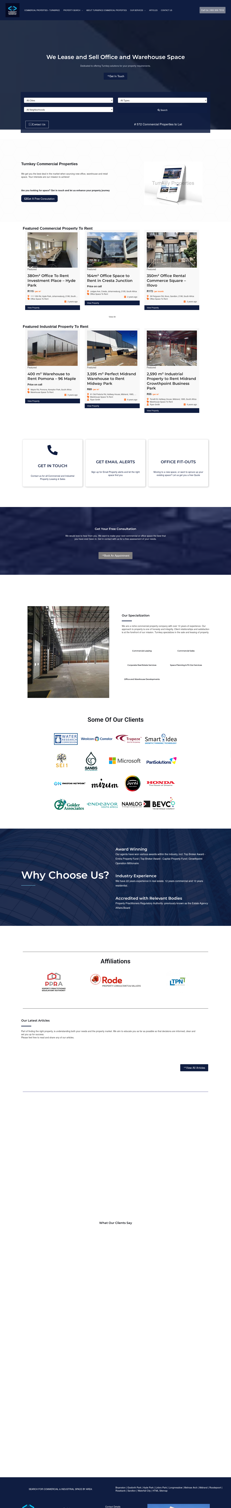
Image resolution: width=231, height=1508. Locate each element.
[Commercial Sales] (185, 644)
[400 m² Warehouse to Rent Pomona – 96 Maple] (53, 350)
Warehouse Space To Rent (41, 392)
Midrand (203, 1487)
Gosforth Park (134, 1487)
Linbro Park (161, 1487)
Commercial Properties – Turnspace (42, 10)
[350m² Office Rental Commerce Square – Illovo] (172, 251)
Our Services (136, 10)
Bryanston (121, 1487)
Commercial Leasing (142, 651)
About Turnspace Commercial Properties (106, 10)
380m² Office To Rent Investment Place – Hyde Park (52, 280)
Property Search (71, 10)
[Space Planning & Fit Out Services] (185, 658)
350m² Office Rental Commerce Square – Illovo (166, 280)
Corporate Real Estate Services (141, 665)
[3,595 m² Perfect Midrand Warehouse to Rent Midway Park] (112, 350)
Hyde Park (148, 1487)
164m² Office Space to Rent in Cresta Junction (109, 278)
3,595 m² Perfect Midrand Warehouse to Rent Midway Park (111, 379)
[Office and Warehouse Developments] (141, 672)
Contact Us (166, 10)
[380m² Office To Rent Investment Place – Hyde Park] (53, 251)
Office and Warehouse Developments (142, 679)
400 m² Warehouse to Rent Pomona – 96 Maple (52, 376)
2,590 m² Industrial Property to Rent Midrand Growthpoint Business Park (171, 381)
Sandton (131, 1490)
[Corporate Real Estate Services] (141, 658)
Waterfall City (144, 1490)
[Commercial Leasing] (141, 644)
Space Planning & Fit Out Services (186, 665)
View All (112, 316)
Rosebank (121, 1490)
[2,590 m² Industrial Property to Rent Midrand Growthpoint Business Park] (172, 350)
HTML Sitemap (160, 1490)
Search (164, 110)
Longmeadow (175, 1487)
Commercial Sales (186, 651)
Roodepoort (215, 1487)
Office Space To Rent (39, 298)
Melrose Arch (190, 1487)
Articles (153, 10)
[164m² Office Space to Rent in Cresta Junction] (112, 251)
